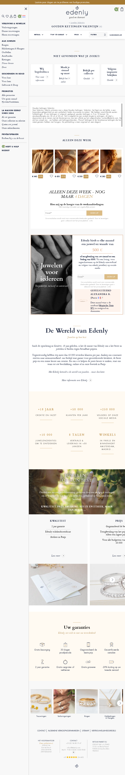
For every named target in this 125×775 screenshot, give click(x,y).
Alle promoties (8, 95)
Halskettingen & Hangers (13, 48)
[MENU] (26, 9)
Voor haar (6, 77)
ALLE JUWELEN (8, 41)
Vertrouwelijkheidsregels (104, 731)
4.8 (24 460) (74, 757)
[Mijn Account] (12, 16)
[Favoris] (8, 16)
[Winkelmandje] (16, 16)
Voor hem (6, 81)
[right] (112, 580)
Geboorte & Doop (10, 84)
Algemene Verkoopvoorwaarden (63, 731)
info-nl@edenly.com (73, 748)
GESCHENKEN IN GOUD (13, 74)
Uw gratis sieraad (10, 100)
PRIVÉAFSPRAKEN (10, 134)
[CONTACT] (20, 16)
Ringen (5, 44)
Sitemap (85, 731)
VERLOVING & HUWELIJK (13, 24)
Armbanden (7, 55)
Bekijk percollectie (88, 74)
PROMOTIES (7, 91)
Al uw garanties (9, 117)
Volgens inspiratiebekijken (112, 74)
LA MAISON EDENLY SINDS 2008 (11, 111)
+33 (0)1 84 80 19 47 (73, 743)
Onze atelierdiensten (11, 127)
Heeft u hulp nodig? (10, 149)
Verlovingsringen (9, 27)
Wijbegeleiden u (42, 74)
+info (91, 221)
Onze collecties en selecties (13, 120)
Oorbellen (6, 52)
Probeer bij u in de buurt (13, 138)
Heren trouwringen (10, 34)
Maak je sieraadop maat (64, 74)
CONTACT (41, 731)
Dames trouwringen (11, 31)
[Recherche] (4, 16)
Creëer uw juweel (10, 124)
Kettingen (6, 59)
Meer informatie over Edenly (74, 380)
